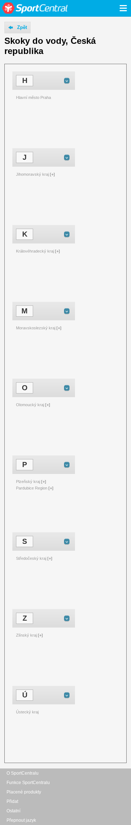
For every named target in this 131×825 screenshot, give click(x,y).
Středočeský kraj (31, 558)
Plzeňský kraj (28, 481)
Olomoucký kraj (30, 405)
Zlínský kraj (26, 635)
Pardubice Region (31, 488)
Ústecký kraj (27, 712)
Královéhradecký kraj (35, 251)
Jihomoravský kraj (32, 174)
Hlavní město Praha (33, 97)
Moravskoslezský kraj (35, 328)
